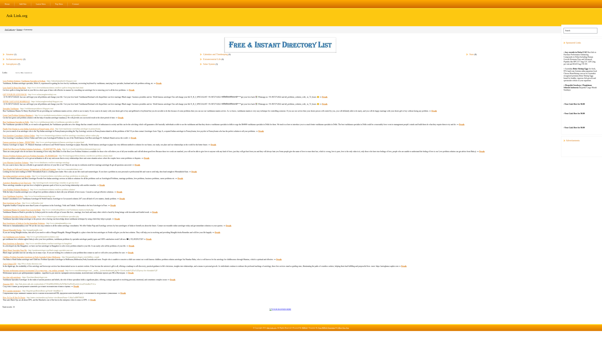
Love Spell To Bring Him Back (14, 88)
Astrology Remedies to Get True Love (17, 183)
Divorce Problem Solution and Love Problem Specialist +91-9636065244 (30, 156)
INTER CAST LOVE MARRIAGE (16, 101)
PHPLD (304, 328)
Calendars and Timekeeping (215, 54)
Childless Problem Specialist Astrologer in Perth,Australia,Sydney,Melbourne (31, 257)
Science (19, 30)
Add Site (22, 4)
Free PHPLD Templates (326, 328)
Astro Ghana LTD (9, 264)
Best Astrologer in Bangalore (13, 243)
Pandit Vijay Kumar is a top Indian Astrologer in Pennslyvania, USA (28, 129)
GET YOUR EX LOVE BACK (15, 94)
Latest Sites (41, 4)
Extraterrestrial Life (212, 59)
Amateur (10, 54)
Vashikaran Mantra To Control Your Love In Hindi (22, 210)
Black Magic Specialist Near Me (15, 250)
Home (7, 4)
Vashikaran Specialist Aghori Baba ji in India (19, 216)
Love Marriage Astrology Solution (15, 162)
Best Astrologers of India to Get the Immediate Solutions (24, 223)
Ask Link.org (16, 15)
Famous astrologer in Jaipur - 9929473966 (18, 142)
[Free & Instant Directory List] (280, 52)
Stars (471, 54)
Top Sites (59, 4)
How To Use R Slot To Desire (14, 297)
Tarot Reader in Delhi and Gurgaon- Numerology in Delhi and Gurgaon (29, 169)
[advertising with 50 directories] (280, 309)
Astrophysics (11, 64)
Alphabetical (28, 73)
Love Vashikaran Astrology (13, 196)
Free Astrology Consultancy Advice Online (19, 136)
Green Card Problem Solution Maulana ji (18, 115)
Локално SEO (8, 284)
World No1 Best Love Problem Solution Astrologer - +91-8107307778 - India (32, 149)
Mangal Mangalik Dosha (12, 230)
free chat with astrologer (12, 277)
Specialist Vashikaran (11, 109)
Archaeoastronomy (14, 59)
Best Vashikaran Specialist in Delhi (16, 122)
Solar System (209, 64)
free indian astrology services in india (16, 176)
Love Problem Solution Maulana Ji (16, 189)
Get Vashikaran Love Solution (14, 237)
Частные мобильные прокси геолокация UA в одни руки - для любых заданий (33, 270)
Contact (75, 4)
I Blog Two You (343, 328)
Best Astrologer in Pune (12, 203)
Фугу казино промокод (12, 291)
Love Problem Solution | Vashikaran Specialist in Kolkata (24, 81)
